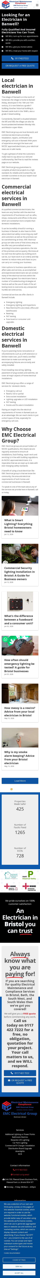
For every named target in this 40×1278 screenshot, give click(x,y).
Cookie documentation (12, 1253)
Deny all (19, 1266)
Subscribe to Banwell (11, 789)
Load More (20, 780)
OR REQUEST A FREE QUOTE (20, 65)
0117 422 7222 (20, 1027)
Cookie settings (19, 1260)
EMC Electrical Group (20, 1113)
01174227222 (22, 58)
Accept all (19, 1273)
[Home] (17, 4)
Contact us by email (21, 1174)
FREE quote (29, 1013)
